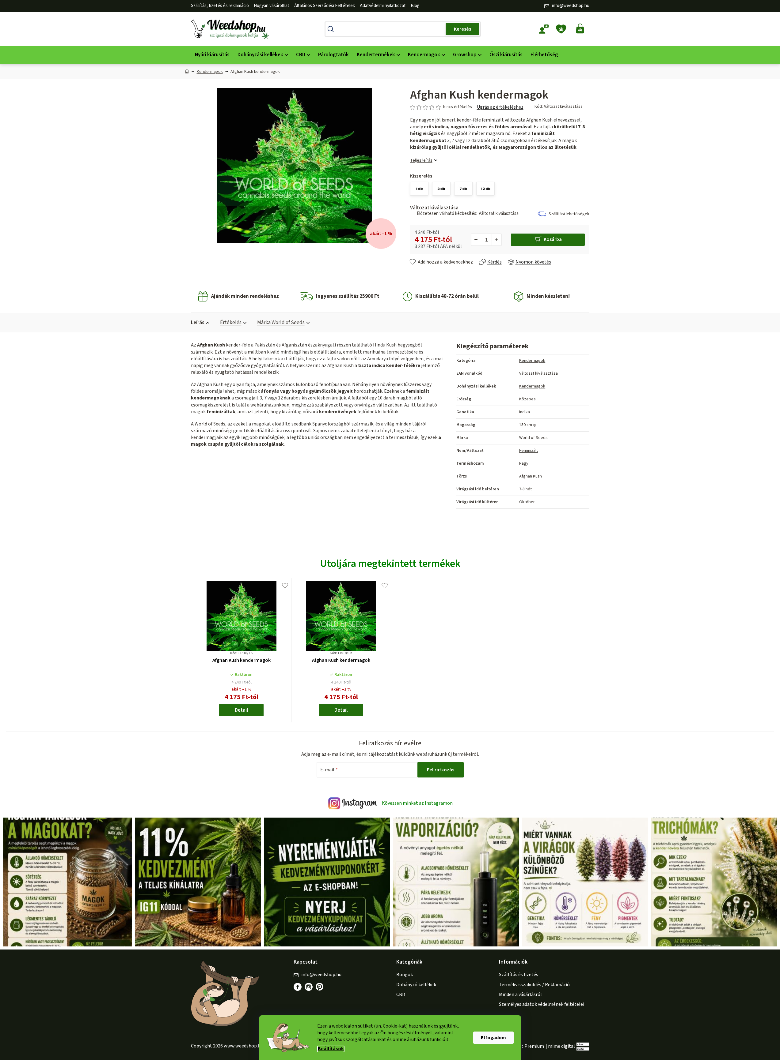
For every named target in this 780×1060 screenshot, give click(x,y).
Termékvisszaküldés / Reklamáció (534, 984)
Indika (524, 412)
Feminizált (528, 451)
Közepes (527, 399)
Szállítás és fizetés (518, 974)
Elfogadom (493, 1037)
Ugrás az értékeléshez (500, 107)
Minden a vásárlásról (520, 994)
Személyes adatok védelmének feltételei (541, 1004)
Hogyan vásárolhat (271, 5)
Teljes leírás (421, 160)
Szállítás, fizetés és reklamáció (220, 5)
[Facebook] (298, 987)
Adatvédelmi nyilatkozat (383, 5)
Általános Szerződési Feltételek (324, 5)
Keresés (462, 29)
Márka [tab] (281, 322)
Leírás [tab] (197, 322)
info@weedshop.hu (570, 5)
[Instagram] (309, 987)
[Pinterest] (323, 990)
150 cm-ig (528, 425)
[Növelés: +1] (496, 239)
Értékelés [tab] (231, 322)
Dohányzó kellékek (416, 984)
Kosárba (553, 239)
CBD (400, 994)
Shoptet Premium (525, 1046)
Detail (241, 710)
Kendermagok (532, 361)
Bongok (404, 974)
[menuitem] (212, 55)
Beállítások (331, 1049)
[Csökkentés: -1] (476, 239)
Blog (415, 5)
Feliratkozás (440, 769)
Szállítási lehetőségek (569, 214)
